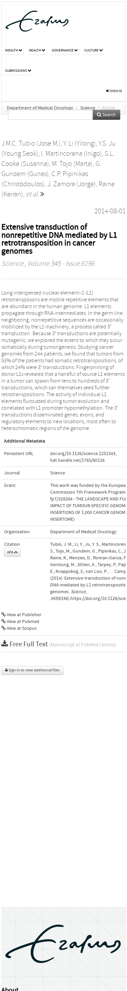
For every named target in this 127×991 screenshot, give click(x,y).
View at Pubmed (22, 621)
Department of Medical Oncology (40, 108)
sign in (115, 91)
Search (108, 114)
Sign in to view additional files (34, 670)
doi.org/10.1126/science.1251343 (82, 453)
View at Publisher (23, 615)
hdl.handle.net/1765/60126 (77, 460)
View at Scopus (21, 628)
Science (87, 108)
